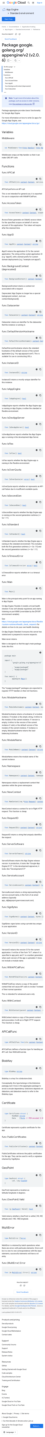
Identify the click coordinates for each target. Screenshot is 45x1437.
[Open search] (28, 2)
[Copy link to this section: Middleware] (16, 138)
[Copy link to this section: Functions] (17, 166)
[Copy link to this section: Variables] (16, 132)
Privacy (16, 1413)
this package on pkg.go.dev (22, 104)
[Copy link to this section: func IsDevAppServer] (27, 418)
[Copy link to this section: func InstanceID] (21, 363)
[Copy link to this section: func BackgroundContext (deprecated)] (18, 269)
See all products (8, 1324)
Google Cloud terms (10, 1417)
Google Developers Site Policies (25, 1306)
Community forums (9, 1345)
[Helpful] (16, 34)
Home (4, 27)
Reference (36, 29)
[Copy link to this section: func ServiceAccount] (27, 875)
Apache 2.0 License (36, 1303)
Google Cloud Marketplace (11, 1331)
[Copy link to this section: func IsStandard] (21, 524)
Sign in (39, 3)
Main (23, 679)
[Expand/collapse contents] (14, 66)
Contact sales (7, 1335)
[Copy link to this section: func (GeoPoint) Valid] (27, 1199)
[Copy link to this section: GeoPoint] (16, 1168)
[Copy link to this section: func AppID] (16, 234)
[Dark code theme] (37, 144)
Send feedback (11, 39)
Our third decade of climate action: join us (18, 1421)
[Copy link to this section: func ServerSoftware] (27, 844)
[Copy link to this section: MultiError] (16, 1228)
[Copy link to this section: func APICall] (17, 172)
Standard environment (22, 13)
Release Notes (7, 1352)
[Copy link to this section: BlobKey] (14, 1061)
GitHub (4, 1366)
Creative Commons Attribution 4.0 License (28, 1301)
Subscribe (37, 1426)
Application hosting (28, 27)
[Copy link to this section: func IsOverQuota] (24, 470)
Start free (8, 19)
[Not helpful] (19, 34)
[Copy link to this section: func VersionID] (20, 933)
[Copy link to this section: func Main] (15, 582)
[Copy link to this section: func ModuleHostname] (29, 697)
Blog (3, 1390)
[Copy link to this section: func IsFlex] (16, 444)
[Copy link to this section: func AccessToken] (24, 203)
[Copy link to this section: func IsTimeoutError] (26, 556)
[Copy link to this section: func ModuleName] (24, 740)
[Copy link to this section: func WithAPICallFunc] (27, 967)
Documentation (14, 27)
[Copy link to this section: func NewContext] (23, 792)
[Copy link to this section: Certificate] (17, 1103)
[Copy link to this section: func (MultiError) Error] (28, 1263)
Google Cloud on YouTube (11, 1401)
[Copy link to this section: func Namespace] (23, 766)
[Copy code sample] (40, 144)
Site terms (25, 1413)
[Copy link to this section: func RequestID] (21, 818)
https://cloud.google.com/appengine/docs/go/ (21, 123)
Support (5, 1348)
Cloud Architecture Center (11, 1377)
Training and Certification (11, 1380)
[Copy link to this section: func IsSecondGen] (24, 496)
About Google (7, 1413)
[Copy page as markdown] (16, 60)
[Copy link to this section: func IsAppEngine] (23, 389)
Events (4, 1394)
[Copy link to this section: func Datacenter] (22, 305)
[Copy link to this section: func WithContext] (23, 1001)
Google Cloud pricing (9, 1327)
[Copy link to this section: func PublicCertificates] (29, 1137)
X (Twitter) (6, 1398)
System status (7, 1356)
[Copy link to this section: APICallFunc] (19, 1032)
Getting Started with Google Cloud (14, 1369)
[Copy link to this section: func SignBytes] (20, 907)
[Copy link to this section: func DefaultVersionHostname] (37, 331)
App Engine (12, 9)
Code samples (7, 1373)
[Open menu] (3, 3)
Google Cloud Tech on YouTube (13, 1405)
